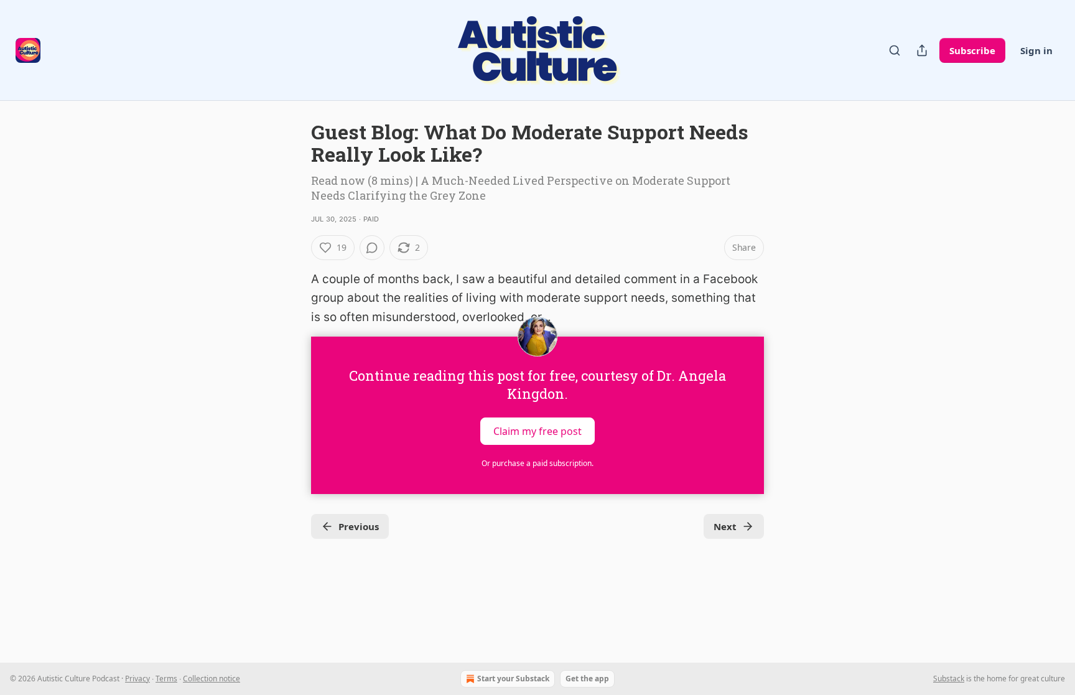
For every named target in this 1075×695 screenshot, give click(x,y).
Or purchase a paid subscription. (537, 463)
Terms (166, 678)
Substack (948, 678)
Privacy (137, 678)
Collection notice (211, 678)
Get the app (587, 678)
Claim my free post (537, 431)
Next (725, 526)
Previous (358, 526)
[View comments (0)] (372, 247)
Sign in (1036, 50)
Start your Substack (513, 678)
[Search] (894, 50)
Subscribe (972, 50)
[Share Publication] (922, 50)
